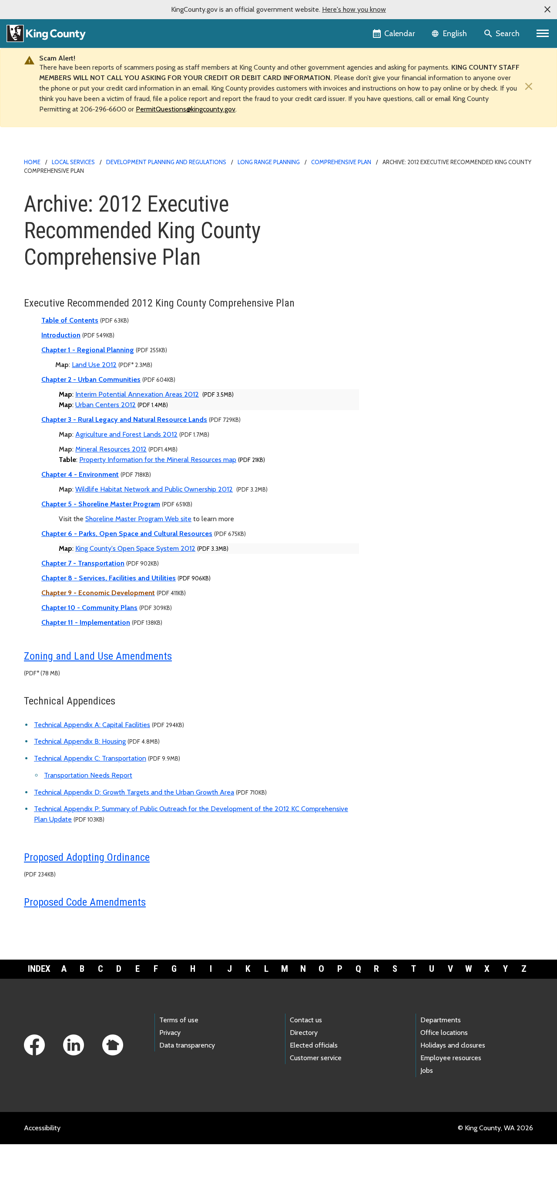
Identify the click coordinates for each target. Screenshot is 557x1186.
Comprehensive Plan (341, 161)
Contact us (306, 1020)
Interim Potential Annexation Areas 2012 (137, 394)
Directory (304, 1032)
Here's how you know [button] (354, 9)
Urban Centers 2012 (105, 405)
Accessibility (42, 1128)
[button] (547, 9)
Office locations (444, 1032)
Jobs (426, 1070)
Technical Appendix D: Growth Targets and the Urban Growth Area (134, 792)
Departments (440, 1020)
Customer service (316, 1058)
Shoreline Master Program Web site (138, 519)
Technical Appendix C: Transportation (90, 758)
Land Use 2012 (94, 365)
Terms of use (178, 1020)
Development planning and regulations (166, 161)
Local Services (73, 161)
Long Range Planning (269, 161)
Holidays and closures (452, 1045)
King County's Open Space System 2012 (135, 548)
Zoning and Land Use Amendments (98, 656)
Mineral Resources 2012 (111, 449)
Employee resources (450, 1058)
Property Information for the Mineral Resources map (157, 459)
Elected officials (314, 1045)
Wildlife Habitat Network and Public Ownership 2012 (154, 489)
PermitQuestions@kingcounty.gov (185, 109)
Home (32, 161)
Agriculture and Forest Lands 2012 (126, 434)
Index (39, 969)
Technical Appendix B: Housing (80, 741)
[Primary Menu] (543, 33)
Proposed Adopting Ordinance (87, 857)
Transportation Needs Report (88, 775)
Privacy (170, 1032)
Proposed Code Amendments (85, 902)
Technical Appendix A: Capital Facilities (92, 725)
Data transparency (187, 1045)
